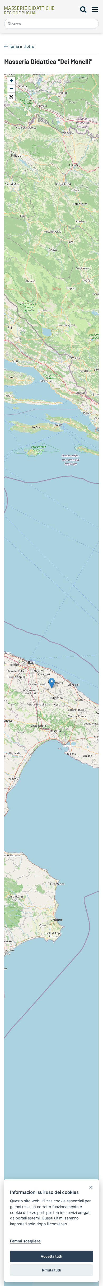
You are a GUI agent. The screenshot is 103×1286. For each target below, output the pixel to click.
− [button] (11, 88)
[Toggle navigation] (93, 9)
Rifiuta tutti (51, 1270)
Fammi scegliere (25, 1241)
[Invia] (93, 24)
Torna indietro (21, 46)
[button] (11, 97)
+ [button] (11, 80)
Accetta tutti (51, 1256)
